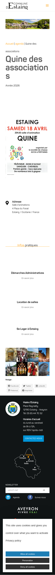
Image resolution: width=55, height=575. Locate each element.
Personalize (27, 560)
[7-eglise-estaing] (11, 376)
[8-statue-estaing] (44, 376)
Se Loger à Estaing (27, 329)
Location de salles (27, 302)
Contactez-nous (33, 439)
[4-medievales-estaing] (33, 376)
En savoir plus (28, 278)
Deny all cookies (27, 567)
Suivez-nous (40, 498)
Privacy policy (13, 540)
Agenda (16, 498)
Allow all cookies (27, 554)
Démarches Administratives (27, 273)
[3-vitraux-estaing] (22, 376)
